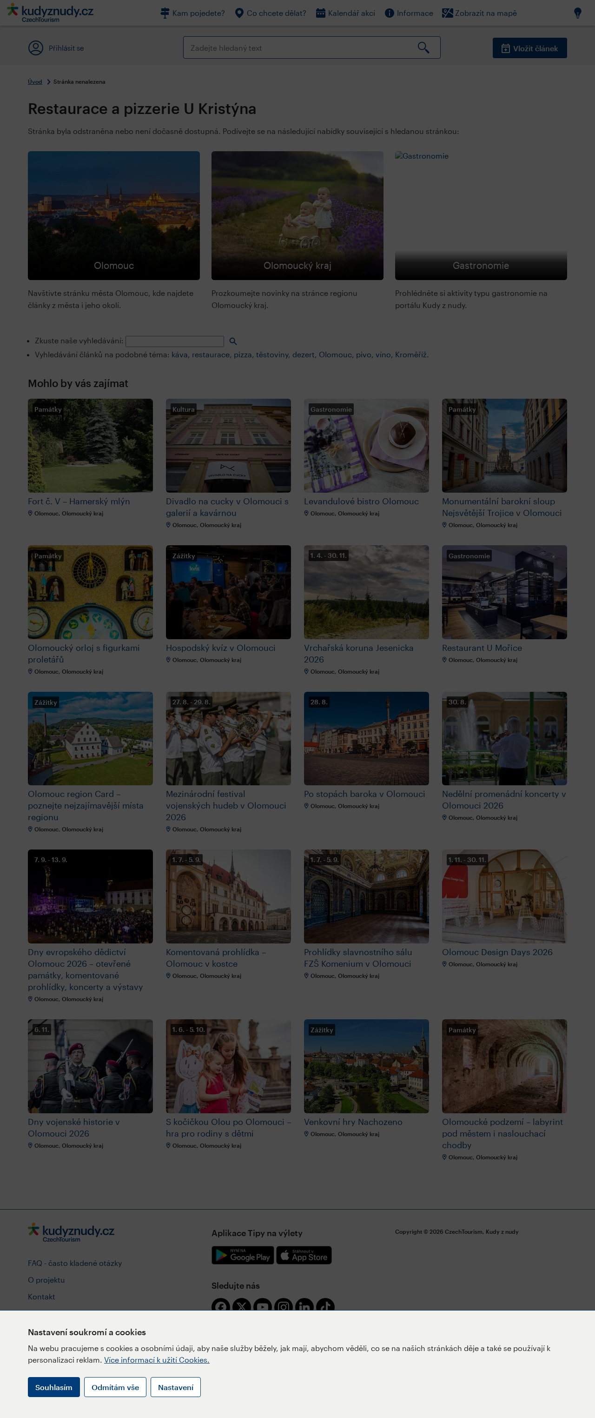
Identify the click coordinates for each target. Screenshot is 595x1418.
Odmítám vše (115, 1387)
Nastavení (175, 1387)
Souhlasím (54, 1387)
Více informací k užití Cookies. (157, 1359)
